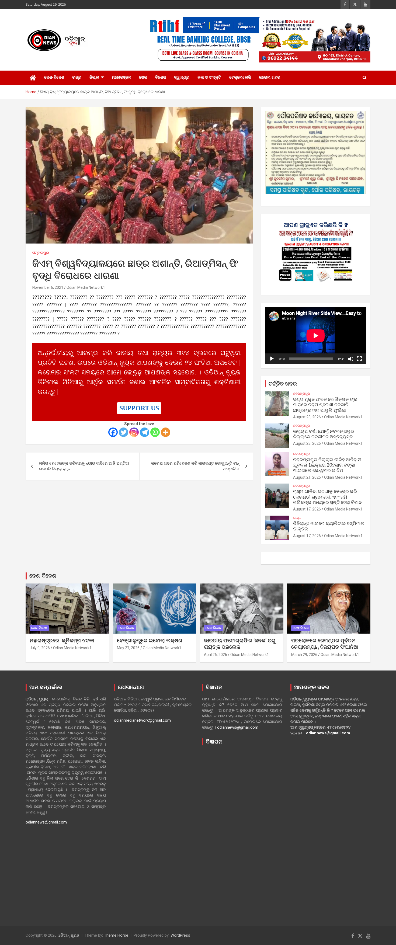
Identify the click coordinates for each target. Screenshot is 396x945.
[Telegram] (144, 432)
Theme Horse (116, 935)
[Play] (272, 359)
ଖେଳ (143, 77)
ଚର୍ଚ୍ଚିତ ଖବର (283, 384)
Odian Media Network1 (86, 287)
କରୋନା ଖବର (269, 77)
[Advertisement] (242, 831)
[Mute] (350, 359)
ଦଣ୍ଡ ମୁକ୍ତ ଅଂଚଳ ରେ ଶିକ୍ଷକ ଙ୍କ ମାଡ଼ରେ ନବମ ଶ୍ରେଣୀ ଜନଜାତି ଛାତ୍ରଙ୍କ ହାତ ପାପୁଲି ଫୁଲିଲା (325, 405)
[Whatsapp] (155, 432)
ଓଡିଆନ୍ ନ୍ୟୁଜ (68, 935)
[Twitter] (123, 432)
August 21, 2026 (307, 477)
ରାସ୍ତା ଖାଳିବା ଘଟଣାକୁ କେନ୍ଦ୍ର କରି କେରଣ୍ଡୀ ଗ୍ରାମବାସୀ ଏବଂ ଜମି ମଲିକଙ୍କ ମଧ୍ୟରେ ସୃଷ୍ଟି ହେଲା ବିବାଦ (327, 497)
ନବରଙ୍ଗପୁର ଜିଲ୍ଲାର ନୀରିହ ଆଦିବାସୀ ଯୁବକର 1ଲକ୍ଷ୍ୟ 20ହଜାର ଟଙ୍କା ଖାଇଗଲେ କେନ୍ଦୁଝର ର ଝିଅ (327, 465)
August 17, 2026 (307, 509)
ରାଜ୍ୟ (76, 77)
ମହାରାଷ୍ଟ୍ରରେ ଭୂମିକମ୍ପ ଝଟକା (62, 640)
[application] (315, 335)
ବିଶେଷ (160, 77)
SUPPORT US (139, 408)
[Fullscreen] (359, 359)
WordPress (180, 935)
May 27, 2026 (128, 648)
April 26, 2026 (215, 654)
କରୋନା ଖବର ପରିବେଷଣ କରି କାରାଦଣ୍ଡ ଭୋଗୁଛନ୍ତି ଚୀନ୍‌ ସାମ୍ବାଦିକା (195, 466)
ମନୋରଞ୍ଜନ (121, 77)
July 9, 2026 (40, 648)
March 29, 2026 (304, 654)
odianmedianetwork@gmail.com (142, 720)
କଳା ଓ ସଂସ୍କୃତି (209, 77)
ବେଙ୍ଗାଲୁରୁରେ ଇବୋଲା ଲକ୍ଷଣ (149, 640)
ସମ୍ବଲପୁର (40, 253)
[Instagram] (134, 432)
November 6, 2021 (47, 287)
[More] (165, 432)
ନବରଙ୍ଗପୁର (301, 393)
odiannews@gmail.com (46, 822)
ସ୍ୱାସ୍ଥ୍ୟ (181, 77)
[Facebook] (113, 432)
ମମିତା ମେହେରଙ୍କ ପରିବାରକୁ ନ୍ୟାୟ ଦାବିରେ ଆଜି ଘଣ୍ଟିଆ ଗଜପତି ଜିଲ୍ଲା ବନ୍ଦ (84, 466)
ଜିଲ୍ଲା (94, 77)
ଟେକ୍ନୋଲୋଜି (240, 77)
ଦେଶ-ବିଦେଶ (54, 77)
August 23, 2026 (307, 417)
